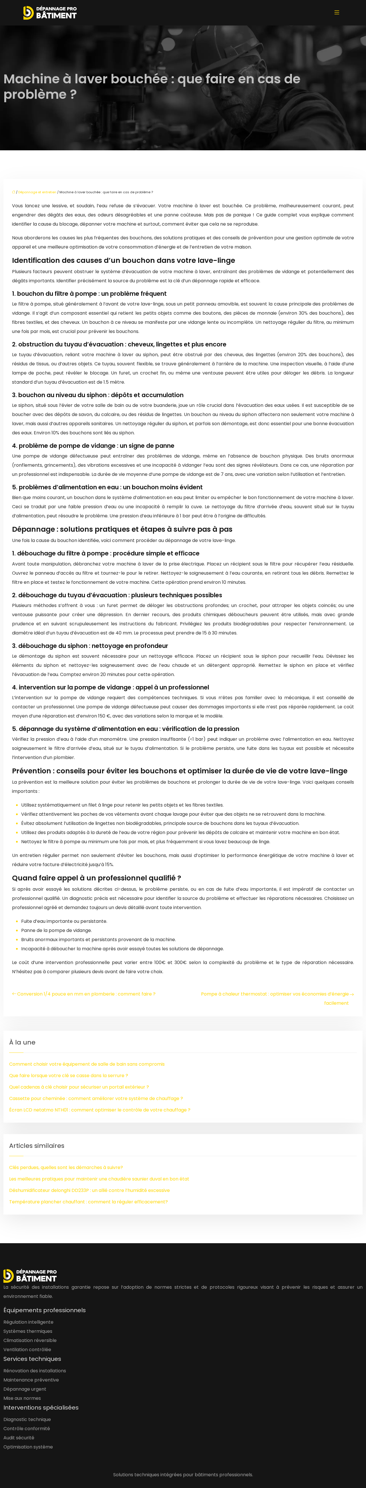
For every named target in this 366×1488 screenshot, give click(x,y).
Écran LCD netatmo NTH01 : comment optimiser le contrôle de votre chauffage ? (99, 1110)
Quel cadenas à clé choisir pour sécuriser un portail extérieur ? (79, 1087)
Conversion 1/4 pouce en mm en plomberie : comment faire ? (86, 994)
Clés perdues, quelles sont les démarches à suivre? (66, 1167)
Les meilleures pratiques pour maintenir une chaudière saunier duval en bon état (99, 1179)
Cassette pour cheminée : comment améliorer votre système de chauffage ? (96, 1098)
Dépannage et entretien (37, 192)
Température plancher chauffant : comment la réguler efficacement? (88, 1202)
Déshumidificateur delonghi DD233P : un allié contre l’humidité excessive (89, 1190)
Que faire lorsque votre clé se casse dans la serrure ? (68, 1075)
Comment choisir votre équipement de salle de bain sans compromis (87, 1064)
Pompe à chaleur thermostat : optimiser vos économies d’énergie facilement (275, 998)
